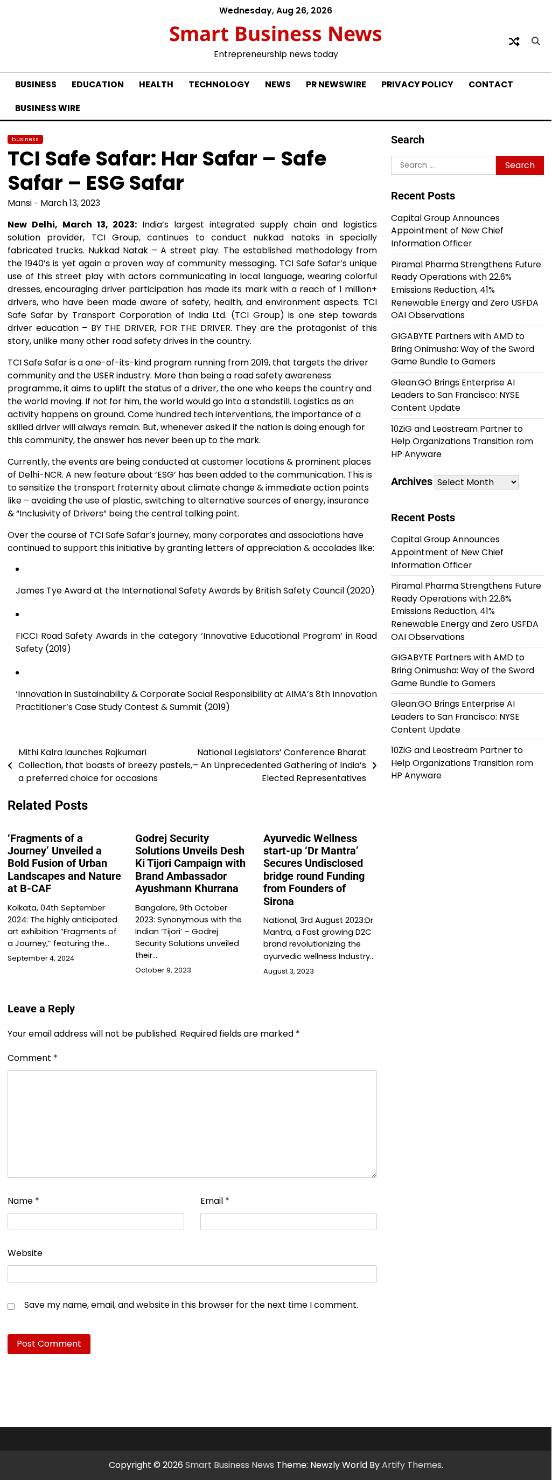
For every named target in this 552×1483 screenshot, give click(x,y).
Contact (491, 84)
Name (23, 1201)
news (278, 84)
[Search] (536, 41)
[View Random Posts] (514, 41)
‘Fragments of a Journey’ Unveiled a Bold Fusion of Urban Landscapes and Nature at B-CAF (64, 863)
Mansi (20, 203)
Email (214, 1201)
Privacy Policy (417, 84)
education (98, 84)
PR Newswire (336, 84)
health (156, 84)
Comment (33, 1058)
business (36, 84)
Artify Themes (412, 1465)
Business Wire (47, 108)
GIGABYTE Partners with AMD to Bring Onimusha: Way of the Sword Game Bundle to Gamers (462, 349)
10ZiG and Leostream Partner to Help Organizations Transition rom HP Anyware (462, 441)
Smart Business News (275, 33)
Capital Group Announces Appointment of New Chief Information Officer (447, 231)
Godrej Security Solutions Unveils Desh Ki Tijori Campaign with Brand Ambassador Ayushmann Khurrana (190, 863)
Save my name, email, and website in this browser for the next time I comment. (191, 1305)
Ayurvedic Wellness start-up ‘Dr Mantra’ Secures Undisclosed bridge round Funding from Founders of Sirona (314, 870)
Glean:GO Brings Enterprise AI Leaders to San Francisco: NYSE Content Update (455, 395)
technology (219, 84)
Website (25, 1253)
